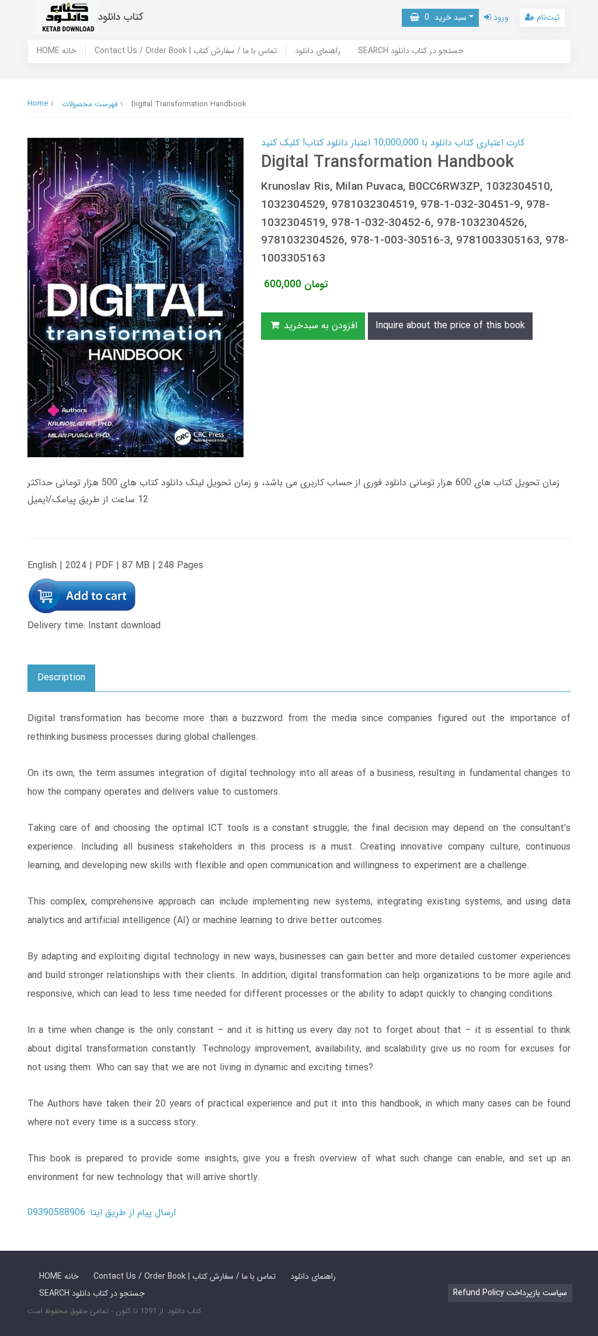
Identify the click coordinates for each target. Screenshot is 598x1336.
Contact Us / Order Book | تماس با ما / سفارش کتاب (186, 51)
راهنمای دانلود (317, 51)
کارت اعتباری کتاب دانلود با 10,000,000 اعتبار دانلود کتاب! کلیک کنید (392, 142)
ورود (500, 17)
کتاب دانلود (121, 17)
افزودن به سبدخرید (319, 325)
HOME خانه (57, 51)
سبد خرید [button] (443, 17)
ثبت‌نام (546, 17)
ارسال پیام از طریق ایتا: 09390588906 (101, 1212)
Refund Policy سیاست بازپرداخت (510, 1292)
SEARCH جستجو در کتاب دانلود (411, 51)
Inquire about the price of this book (450, 325)
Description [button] (61, 677)
